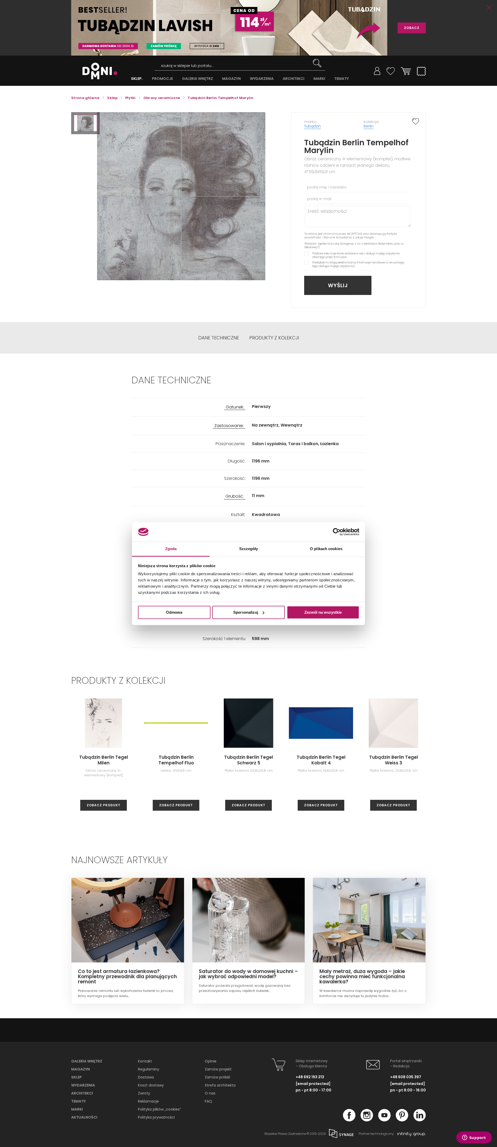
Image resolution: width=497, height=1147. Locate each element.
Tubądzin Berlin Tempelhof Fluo (176, 760)
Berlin (369, 126)
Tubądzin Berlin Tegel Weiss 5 (466, 760)
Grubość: (234, 496)
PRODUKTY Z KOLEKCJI (274, 338)
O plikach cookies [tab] (326, 549)
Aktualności (84, 1117)
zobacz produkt (103, 805)
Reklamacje (148, 1101)
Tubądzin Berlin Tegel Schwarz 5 (248, 760)
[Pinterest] (402, 1120)
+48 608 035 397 (405, 1077)
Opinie (210, 1061)
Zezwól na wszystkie (323, 612)
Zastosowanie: (229, 426)
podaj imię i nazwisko (327, 187)
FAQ (208, 1101)
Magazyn (80, 1069)
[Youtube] (384, 1120)
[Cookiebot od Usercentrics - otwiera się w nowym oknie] (336, 532)
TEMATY (341, 78)
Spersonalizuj (245, 612)
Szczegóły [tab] (248, 549)
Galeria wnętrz (86, 1061)
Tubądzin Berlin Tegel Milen (103, 760)
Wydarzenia (83, 1085)
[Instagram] (367, 1120)
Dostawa (146, 1077)
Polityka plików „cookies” (159, 1109)
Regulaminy (148, 1069)
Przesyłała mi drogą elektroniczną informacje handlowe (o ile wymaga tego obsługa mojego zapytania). (358, 264)
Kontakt (145, 1061)
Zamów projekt (218, 1069)
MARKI (319, 78)
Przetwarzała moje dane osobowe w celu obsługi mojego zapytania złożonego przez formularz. (356, 255)
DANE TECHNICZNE (218, 338)
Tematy (78, 1101)
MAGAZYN (231, 78)
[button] (85, 123)
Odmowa (174, 612)
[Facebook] (349, 1120)
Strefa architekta (220, 1085)
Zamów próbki (217, 1077)
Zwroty (144, 1093)
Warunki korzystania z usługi (343, 237)
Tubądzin (312, 126)
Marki (77, 1109)
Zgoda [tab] (171, 549)
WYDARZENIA (262, 78)
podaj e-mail (319, 199)
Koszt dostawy (151, 1085)
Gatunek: (235, 407)
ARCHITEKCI (293, 78)
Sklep (76, 1077)
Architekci (82, 1093)
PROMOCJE (162, 78)
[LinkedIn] (419, 1120)
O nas (210, 1093)
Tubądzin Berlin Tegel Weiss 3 (393, 760)
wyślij (338, 285)
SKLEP (136, 78)
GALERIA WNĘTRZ (197, 78)
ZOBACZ (411, 28)
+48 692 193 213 (310, 1077)
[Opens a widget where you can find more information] (474, 1137)
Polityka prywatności (156, 1117)
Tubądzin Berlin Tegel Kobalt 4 (321, 760)
